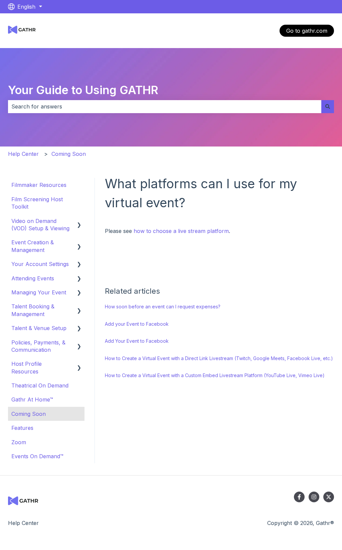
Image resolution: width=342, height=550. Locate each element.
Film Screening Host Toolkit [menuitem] (37, 203)
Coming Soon (68, 154)
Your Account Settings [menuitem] (40, 264)
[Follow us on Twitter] (328, 497)
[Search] (327, 106)
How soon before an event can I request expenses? (162, 306)
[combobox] (164, 106)
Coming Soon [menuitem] (28, 413)
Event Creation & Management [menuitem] (32, 246)
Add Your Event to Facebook (137, 341)
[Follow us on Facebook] (299, 497)
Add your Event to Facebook (137, 324)
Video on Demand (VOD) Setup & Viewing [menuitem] (40, 225)
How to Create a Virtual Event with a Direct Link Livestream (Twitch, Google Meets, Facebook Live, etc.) (219, 358)
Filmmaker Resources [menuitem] (38, 185)
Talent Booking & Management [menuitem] (32, 310)
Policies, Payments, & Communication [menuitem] (38, 346)
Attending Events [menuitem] (32, 278)
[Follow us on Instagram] (314, 497)
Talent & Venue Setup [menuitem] (38, 328)
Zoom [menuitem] (18, 442)
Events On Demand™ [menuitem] (37, 456)
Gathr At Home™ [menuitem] (32, 399)
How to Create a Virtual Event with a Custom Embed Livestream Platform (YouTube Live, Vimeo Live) (215, 375)
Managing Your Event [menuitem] (38, 292)
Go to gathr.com (306, 30)
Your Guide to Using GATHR (83, 90)
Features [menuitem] (22, 428)
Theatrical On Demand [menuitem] (39, 385)
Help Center (23, 154)
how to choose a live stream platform (181, 231)
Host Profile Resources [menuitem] (26, 367)
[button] (79, 221)
